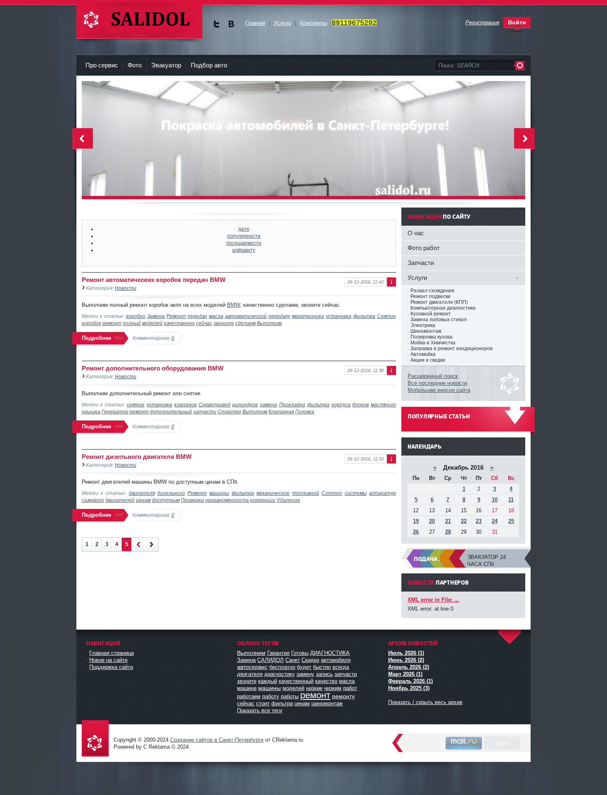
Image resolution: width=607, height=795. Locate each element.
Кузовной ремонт (430, 314)
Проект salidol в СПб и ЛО (97, 739)
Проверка (192, 500)
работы (290, 696)
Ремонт (176, 316)
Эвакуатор (166, 65)
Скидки (310, 660)
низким (332, 688)
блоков (360, 404)
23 (478, 521)
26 (416, 532)
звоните (223, 323)
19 (416, 521)
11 (511, 500)
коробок (91, 323)
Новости (125, 288)
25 (511, 521)
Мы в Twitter (216, 24)
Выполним (269, 323)
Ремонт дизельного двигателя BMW (137, 456)
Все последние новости (437, 383)
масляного (383, 404)
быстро (322, 667)
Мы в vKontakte (231, 24)
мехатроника (308, 316)
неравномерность (227, 500)
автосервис (252, 667)
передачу (279, 316)
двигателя (142, 493)
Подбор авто (209, 65)
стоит (263, 703)
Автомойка (423, 354)
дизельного (171, 493)
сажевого (93, 500)
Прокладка (292, 404)
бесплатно (282, 667)
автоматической (246, 316)
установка (338, 316)
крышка (91, 411)
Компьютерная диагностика (443, 308)
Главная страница (111, 653)
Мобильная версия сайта (439, 390)
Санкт (292, 660)
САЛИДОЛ (270, 660)
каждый (267, 681)
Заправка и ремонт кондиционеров (451, 348)
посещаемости (243, 243)
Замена (156, 316)
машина (246, 688)
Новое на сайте (108, 660)
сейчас (204, 323)
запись (324, 674)
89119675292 (354, 23)
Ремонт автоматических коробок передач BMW (153, 279)
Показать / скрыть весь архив (425, 702)
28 (448, 532)
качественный (296, 681)
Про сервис (101, 65)
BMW (233, 305)
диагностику (279, 674)
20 (432, 521)
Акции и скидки (427, 360)
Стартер (229, 411)
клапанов (185, 404)
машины (219, 493)
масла (216, 316)
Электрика (422, 325)
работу (270, 696)
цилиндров (245, 404)
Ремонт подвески (430, 296)
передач (197, 316)
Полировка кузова (431, 337)
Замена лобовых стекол (438, 319)
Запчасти (421, 262)
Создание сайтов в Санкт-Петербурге (216, 740)
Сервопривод (214, 404)
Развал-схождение (432, 291)
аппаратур (382, 493)
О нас (416, 232)
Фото (135, 65)
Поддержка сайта (111, 667)
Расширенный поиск (433, 376)
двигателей (120, 500)
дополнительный (171, 411)
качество (326, 681)
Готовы (299, 653)
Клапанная (281, 411)
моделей (152, 323)
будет (304, 667)
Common (332, 493)
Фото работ (424, 247)
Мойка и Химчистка (432, 343)
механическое (272, 493)
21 (448, 521)
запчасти (204, 411)
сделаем (245, 323)
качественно (179, 323)
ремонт (111, 323)
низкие (314, 688)
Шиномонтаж (425, 331)
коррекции (262, 500)
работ (350, 688)
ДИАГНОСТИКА (330, 653)
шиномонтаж (327, 703)
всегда (340, 667)
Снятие (386, 316)
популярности (244, 236)
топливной (305, 493)
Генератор (115, 411)
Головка (304, 411)
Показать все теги (259, 710)
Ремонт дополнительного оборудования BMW (152, 368)
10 (495, 500)
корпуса (341, 404)
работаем (249, 696)
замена (268, 404)
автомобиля (336, 660)
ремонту (343, 696)
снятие (136, 404)
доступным (166, 500)
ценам (143, 500)
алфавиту (243, 250)
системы (356, 493)
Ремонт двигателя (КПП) (439, 302)
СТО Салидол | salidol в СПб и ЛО (139, 20)
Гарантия (278, 653)
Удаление (288, 500)
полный (132, 323)
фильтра (364, 316)
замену (305, 674)
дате (243, 229)
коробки (135, 316)
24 (495, 521)
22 (464, 521)
